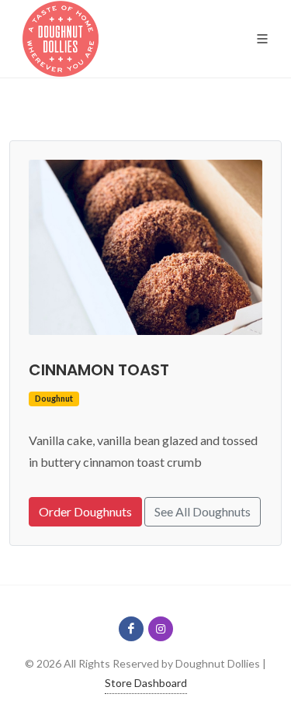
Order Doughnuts (85, 511)
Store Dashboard (146, 682)
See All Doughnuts (202, 511)
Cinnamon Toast (99, 370)
